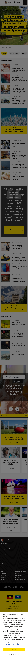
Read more (4, 415)
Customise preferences (14, 659)
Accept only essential (14, 654)
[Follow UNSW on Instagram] (10, 10)
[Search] (25, 2)
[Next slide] (17, 409)
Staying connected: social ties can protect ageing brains (14, 390)
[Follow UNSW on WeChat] (17, 10)
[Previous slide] (11, 409)
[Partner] (16, 2)
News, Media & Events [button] (10, 559)
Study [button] (4, 554)
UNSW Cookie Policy (12, 645)
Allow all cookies (14, 649)
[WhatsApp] (23, 10)
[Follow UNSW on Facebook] (13, 10)
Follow (23, 7)
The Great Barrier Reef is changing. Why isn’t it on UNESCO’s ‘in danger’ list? (14, 130)
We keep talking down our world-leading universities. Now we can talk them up (14, 309)
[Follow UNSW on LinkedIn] (7, 10)
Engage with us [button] (7, 549)
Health (24, 53)
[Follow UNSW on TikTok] (20, 10)
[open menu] (3, 2)
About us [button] (5, 564)
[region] (14, 638)
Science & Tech (14, 53)
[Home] (8, 2)
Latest (4, 53)
